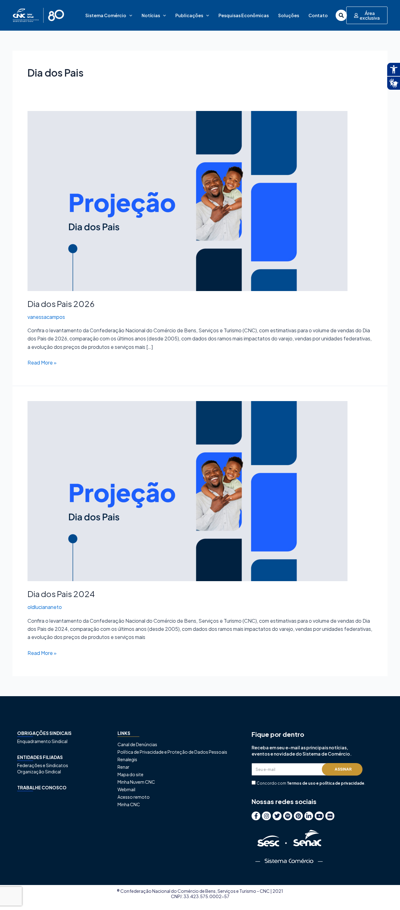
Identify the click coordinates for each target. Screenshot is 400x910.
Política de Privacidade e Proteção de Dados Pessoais (172, 752)
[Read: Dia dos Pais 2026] (188, 200)
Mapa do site (130, 774)
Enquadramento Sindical (42, 741)
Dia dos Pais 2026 (61, 304)
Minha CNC (129, 804)
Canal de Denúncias (137, 744)
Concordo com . (311, 783)
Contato (318, 15)
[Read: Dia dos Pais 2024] (188, 490)
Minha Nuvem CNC (136, 782)
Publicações (189, 15)
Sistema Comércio (105, 15)
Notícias (151, 15)
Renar (123, 767)
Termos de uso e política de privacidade (325, 783)
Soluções (288, 15)
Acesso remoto (134, 797)
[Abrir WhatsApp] (384, 894)
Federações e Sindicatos (42, 765)
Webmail (126, 789)
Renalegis (127, 759)
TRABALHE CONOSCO (42, 787)
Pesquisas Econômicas (243, 15)
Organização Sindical (39, 771)
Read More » (42, 362)
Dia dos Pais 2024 (61, 594)
